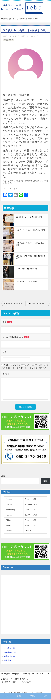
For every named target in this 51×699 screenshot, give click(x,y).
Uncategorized (10, 652)
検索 (3, 476)
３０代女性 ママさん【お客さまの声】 (31, 230)
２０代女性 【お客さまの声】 (38, 303)
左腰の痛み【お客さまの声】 (14, 303)
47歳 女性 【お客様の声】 (27, 269)
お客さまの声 (8, 40)
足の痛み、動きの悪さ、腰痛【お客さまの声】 (31, 257)
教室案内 (7, 660)
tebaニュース (9, 648)
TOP (26, 674)
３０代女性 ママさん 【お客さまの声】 (30, 244)
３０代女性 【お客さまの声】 (27, 282)
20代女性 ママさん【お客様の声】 (29, 217)
